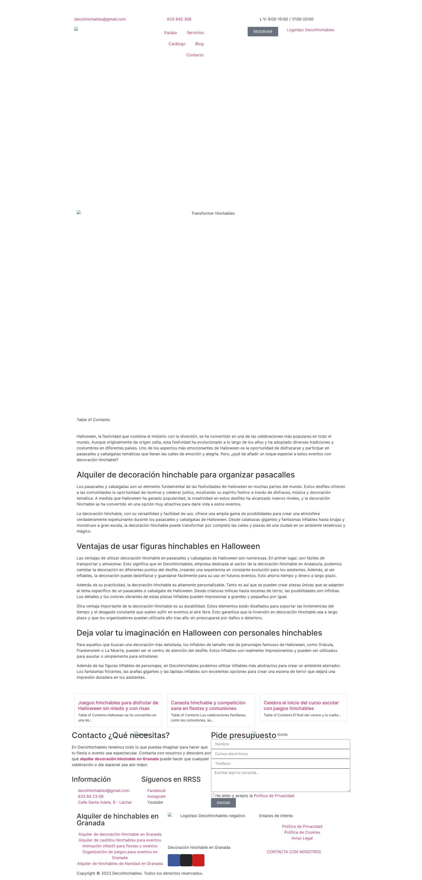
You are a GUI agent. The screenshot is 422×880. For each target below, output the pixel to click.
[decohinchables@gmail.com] (80, 8)
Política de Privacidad (274, 795)
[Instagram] (186, 860)
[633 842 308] (173, 8)
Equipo (170, 32)
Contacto (195, 54)
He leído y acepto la (254, 795)
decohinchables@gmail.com (100, 19)
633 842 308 (179, 19)
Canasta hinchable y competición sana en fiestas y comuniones (208, 705)
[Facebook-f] (174, 860)
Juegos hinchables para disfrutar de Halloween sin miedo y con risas (118, 705)
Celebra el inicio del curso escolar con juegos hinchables (301, 705)
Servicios (195, 32)
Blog (199, 43)
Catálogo (177, 43)
